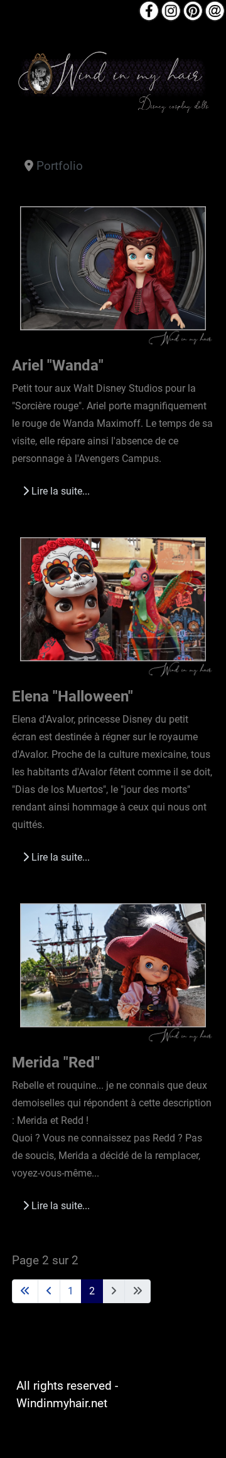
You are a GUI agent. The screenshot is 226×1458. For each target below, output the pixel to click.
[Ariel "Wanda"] (113, 272)
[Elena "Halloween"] (113, 602)
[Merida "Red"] (113, 968)
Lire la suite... (59, 491)
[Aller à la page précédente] (49, 1291)
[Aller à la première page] (25, 1291)
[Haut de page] (202, 1432)
